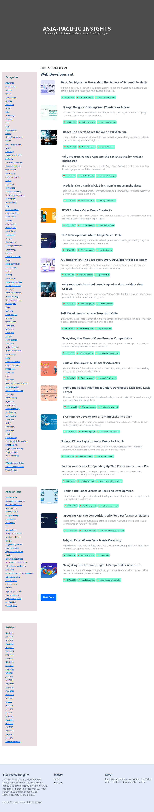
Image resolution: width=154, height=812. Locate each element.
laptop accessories (13, 285)
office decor (10, 173)
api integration (102, 275)
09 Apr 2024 (68, 328)
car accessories (11, 209)
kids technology (11, 296)
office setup (10, 354)
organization (10, 405)
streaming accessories (14, 195)
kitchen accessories (13, 350)
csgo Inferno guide (13, 598)
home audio (10, 217)
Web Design (10, 86)
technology (10, 184)
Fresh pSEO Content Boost (16, 383)
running (8, 555)
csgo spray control (13, 591)
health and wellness (13, 282)
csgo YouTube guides (14, 559)
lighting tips (10, 188)
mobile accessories (13, 191)
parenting (9, 372)
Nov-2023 (9, 662)
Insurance (9, 83)
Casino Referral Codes (14, 466)
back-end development (105, 97)
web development (104, 304)
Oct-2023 (9, 698)
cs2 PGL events (11, 584)
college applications (13, 533)
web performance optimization (109, 481)
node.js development (106, 201)
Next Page (48, 597)
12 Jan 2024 (69, 555)
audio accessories (12, 365)
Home (43, 67)
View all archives (12, 741)
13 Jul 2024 (70, 201)
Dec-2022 (9, 647)
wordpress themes (13, 537)
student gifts (10, 303)
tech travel (9, 379)
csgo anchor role (12, 595)
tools (7, 376)
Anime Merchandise (13, 162)
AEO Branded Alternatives (16, 441)
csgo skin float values (14, 551)
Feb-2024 (9, 680)
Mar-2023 (9, 651)
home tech (9, 430)
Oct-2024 (9, 716)
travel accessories (13, 256)
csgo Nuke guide (12, 548)
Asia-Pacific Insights (77, 28)
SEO (7, 122)
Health (8, 108)
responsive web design (15, 501)
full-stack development (106, 378)
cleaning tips (10, 227)
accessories (10, 224)
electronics (10, 426)
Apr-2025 (9, 727)
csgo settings (10, 530)
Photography (10, 130)
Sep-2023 (9, 665)
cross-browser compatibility (107, 353)
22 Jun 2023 (68, 353)
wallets (8, 423)
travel (7, 307)
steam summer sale (13, 504)
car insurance (11, 580)
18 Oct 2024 (70, 147)
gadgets (8, 220)
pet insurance (11, 497)
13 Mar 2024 (70, 531)
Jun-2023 (9, 709)
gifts (7, 206)
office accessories (12, 361)
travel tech (9, 419)
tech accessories (12, 177)
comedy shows (11, 512)
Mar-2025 (9, 731)
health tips (9, 289)
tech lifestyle (10, 416)
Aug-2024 (9, 669)
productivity (10, 249)
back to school (11, 267)
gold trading (10, 519)
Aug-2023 (9, 654)
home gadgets (11, 340)
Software (9, 119)
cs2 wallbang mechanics (15, 566)
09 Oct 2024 (70, 432)
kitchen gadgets (12, 347)
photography (10, 242)
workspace (9, 329)
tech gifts (9, 311)
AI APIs (8, 180)
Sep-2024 (9, 687)
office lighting (11, 397)
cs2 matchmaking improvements (19, 573)
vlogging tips (10, 321)
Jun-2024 (9, 673)
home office (10, 278)
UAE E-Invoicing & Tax (14, 463)
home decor (10, 231)
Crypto (8, 434)
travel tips (9, 394)
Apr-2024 (9, 636)
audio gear (9, 343)
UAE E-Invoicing (12, 455)
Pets (7, 126)
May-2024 (9, 683)
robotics (8, 588)
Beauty (8, 133)
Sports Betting (11, 437)
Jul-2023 (8, 702)
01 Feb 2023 (69, 481)
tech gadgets (10, 202)
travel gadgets (11, 314)
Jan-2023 (9, 640)
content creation (12, 387)
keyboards (9, 401)
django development (106, 122)
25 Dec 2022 (71, 506)
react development (105, 147)
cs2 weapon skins (12, 577)
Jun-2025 (9, 738)
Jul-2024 (8, 712)
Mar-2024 (9, 694)
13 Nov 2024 (68, 250)
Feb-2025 (9, 723)
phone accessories (13, 166)
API (6, 459)
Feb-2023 (9, 705)
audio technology (12, 264)
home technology (12, 408)
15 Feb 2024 (69, 580)
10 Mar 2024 (70, 122)
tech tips (8, 253)
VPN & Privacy (11, 470)
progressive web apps (106, 176)
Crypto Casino (11, 445)
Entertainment (11, 97)
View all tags (11, 606)
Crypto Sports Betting (14, 448)
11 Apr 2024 (68, 275)
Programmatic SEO (13, 155)
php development (104, 250)
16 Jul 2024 (69, 378)
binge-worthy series (13, 544)
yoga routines (11, 508)
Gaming (8, 90)
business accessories (14, 390)
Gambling (9, 151)
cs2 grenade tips (12, 515)
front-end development (108, 407)
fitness (8, 271)
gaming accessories (13, 245)
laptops (8, 336)
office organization (13, 293)
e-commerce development (108, 432)
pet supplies (10, 235)
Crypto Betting (11, 452)
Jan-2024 (9, 676)
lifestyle (8, 238)
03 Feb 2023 (69, 225)
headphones (10, 412)
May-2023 (9, 691)
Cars (7, 112)
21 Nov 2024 (70, 407)
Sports (8, 141)
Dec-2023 (9, 644)
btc (6, 526)
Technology (10, 115)
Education (9, 104)
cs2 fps (8, 540)
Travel (8, 148)
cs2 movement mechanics (16, 562)
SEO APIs (9, 159)
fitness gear (10, 369)
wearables (9, 318)
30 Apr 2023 (69, 304)
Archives (58, 782)
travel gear (10, 325)
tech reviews (10, 169)
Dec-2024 (9, 720)
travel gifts (9, 332)
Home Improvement (13, 137)
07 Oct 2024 (68, 97)
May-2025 (9, 734)
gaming (8, 274)
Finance (8, 101)
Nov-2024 (9, 633)
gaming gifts (10, 198)
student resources (13, 300)
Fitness (8, 93)
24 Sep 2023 (69, 176)
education (9, 569)
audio (7, 358)
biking (7, 260)
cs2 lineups (10, 522)
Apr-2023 (9, 658)
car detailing (10, 602)
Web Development (84, 97)
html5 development (105, 225)
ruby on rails (102, 555)
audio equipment (12, 213)
